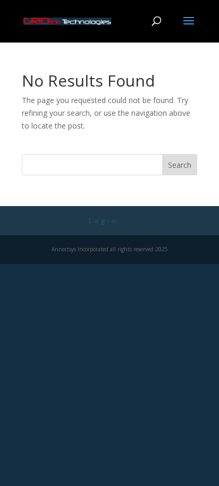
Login (104, 221)
